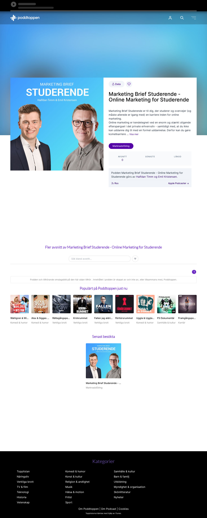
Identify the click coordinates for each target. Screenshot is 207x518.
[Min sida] (170, 17)
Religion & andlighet (77, 481)
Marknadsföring (121, 146)
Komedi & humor (75, 471)
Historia (21, 497)
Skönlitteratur (122, 492)
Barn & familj (121, 476)
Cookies (124, 508)
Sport (68, 502)
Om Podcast (108, 508)
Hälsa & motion (74, 492)
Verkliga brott (25, 481)
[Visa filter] (135, 259)
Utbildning (120, 481)
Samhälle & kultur (124, 471)
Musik (68, 486)
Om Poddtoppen (88, 508)
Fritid (68, 497)
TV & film (22, 486)
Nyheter (119, 497)
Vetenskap (23, 502)
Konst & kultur (73, 476)
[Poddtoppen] (24, 18)
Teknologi (23, 492)
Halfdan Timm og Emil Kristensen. (156, 176)
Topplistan (23, 471)
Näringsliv (23, 476)
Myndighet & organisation (129, 486)
